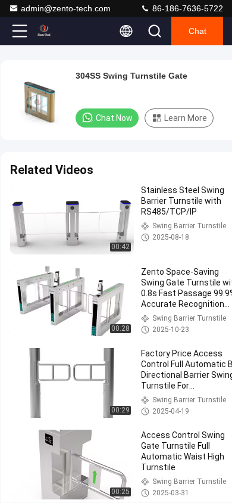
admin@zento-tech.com (66, 8)
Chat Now (114, 118)
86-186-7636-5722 (186, 8)
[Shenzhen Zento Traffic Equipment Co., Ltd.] (59, 31)
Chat (197, 31)
